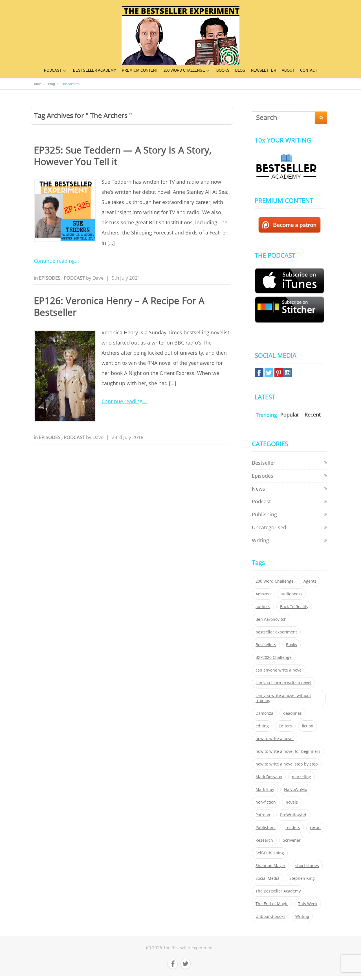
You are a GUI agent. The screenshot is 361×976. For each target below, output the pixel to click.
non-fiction (266, 802)
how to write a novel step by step (287, 764)
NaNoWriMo (295, 789)
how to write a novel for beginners (288, 751)
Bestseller (263, 462)
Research (264, 840)
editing (262, 726)
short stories (307, 865)
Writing (260, 540)
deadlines (292, 713)
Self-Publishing (270, 853)
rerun (315, 827)
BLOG (240, 70)
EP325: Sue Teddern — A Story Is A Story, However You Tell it (123, 156)
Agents (309, 581)
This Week (307, 903)
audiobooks (291, 593)
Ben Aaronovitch (271, 619)
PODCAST (53, 70)
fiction (307, 726)
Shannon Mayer (270, 865)
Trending (266, 414)
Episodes (50, 278)
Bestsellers (266, 644)
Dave (98, 278)
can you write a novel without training (283, 698)
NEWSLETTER (263, 70)
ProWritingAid (293, 814)
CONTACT (308, 70)
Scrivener (292, 840)
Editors (285, 726)
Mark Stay (265, 789)
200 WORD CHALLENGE (184, 70)
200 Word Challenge (275, 581)
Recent (313, 414)
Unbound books (270, 916)
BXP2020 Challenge (274, 657)
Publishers (266, 827)
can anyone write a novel (279, 670)
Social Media (267, 878)
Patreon (263, 814)
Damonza (264, 713)
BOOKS (223, 70)
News (258, 488)
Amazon (263, 593)
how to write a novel (275, 738)
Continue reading (54, 260)
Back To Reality (294, 606)
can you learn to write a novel (283, 682)
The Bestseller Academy (278, 891)
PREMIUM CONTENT (140, 70)
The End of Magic (272, 903)
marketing (301, 776)
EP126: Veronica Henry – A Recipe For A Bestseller (119, 306)
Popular (289, 414)
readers (292, 827)
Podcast (75, 278)
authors (263, 606)
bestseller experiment (276, 632)
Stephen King (302, 878)
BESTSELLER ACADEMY (94, 70)
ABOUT (288, 70)
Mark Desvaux (269, 776)
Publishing (264, 514)
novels (292, 802)
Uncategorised (269, 527)
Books (291, 644)
